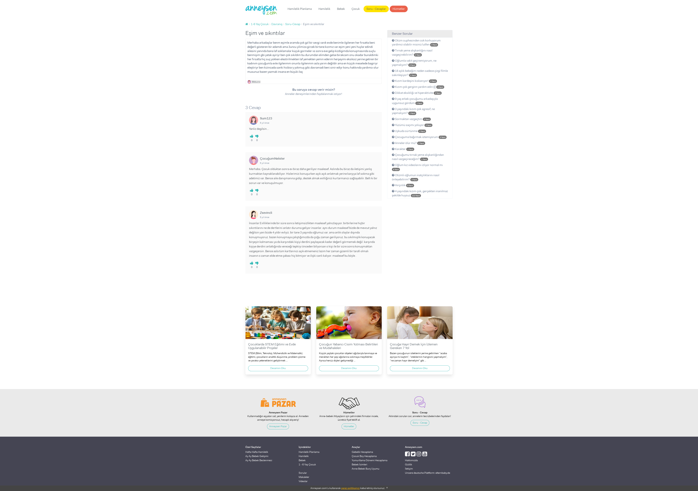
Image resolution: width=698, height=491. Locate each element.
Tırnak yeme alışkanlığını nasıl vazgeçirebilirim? (412, 53)
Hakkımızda (411, 460)
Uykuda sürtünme (409, 131)
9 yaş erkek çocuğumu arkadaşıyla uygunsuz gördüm (415, 101)
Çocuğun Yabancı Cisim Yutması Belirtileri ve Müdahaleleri (348, 346)
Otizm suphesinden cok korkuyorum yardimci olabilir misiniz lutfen (416, 43)
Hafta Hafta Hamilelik (256, 452)
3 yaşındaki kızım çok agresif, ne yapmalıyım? (413, 111)
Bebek (341, 9)
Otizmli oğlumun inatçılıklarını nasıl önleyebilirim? (415, 177)
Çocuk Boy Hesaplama (364, 456)
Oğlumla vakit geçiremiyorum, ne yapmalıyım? (414, 63)
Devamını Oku (278, 368)
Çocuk (356, 9)
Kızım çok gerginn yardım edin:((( (418, 87)
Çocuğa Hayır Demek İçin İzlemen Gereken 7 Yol (414, 346)
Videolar (303, 481)
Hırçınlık (403, 185)
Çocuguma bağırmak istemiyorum (419, 137)
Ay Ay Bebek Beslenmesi (258, 460)
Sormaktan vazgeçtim (412, 119)
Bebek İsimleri (359, 464)
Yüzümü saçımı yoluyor (412, 125)
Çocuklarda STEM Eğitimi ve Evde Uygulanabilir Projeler (272, 346)
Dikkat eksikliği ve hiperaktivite (417, 93)
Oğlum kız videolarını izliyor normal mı (418, 167)
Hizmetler (399, 9)
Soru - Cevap (420, 422)
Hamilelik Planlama (300, 9)
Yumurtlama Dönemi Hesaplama (369, 460)
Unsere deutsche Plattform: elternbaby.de (427, 472)
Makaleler (304, 477)
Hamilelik (324, 9)
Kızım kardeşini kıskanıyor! (415, 81)
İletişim (409, 468)
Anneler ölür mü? (409, 143)
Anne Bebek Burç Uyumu (365, 468)
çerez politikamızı (350, 488)
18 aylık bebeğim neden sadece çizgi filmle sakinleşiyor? (420, 73)
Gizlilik (408, 464)
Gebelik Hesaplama (362, 452)
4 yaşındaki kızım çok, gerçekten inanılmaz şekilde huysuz (420, 193)
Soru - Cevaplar (376, 9)
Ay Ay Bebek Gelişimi (256, 456)
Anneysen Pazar (278, 426)
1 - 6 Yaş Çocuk (307, 464)
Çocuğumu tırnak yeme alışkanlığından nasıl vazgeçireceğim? (418, 157)
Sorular (303, 472)
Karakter (403, 149)
